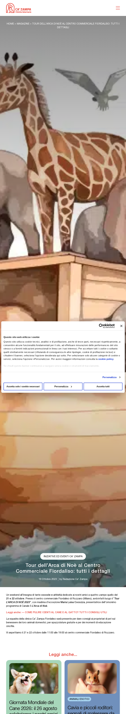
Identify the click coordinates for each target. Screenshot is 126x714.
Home (10, 24)
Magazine (23, 24)
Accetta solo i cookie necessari (23, 386)
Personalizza (109, 377)
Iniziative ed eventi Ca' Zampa (63, 557)
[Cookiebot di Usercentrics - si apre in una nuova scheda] (101, 326)
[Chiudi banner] (121, 326)
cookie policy (106, 359)
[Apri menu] (118, 8)
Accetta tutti (103, 386)
